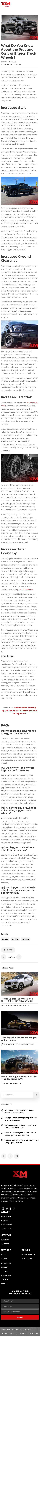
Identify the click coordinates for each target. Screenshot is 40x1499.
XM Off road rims (25, 590)
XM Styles (4, 1220)
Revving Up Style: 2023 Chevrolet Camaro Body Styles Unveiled (22, 1141)
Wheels (25, 939)
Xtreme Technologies (21, 1329)
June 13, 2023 (12, 61)
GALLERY (4, 1271)
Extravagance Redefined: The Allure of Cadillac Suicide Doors (20, 1126)
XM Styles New (6, 1216)
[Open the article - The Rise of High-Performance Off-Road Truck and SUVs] (19, 1062)
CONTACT (4, 1279)
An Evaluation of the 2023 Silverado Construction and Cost (19, 1111)
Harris (5, 61)
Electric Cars (18, 1044)
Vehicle (15, 939)
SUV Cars (17, 1083)
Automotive (5, 64)
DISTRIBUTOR (6, 1263)
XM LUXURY (5, 1240)
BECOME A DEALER (28, 1254)
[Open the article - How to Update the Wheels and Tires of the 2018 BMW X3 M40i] (19, 984)
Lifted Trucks (16, 64)
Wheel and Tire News (21, 1005)
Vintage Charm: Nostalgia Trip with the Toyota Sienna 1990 (21, 1119)
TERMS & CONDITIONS (28, 1334)
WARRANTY (5, 1267)
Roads (5, 939)
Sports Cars (29, 1044)
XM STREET (5, 1244)
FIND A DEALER (27, 1259)
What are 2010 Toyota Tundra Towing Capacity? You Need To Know (20, 1134)
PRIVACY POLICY (8, 1334)
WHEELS (4, 1259)
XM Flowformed (6, 1225)
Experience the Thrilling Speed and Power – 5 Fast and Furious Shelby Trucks (19, 711)
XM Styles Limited (7, 1229)
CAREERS (4, 1284)
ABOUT (3, 1254)
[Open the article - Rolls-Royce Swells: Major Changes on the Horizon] (19, 1023)
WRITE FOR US (6, 1275)
